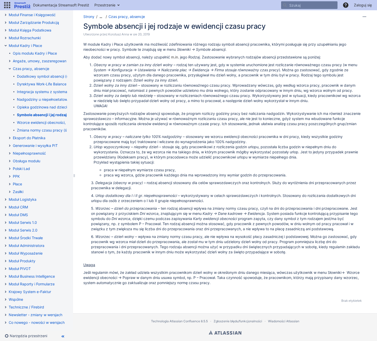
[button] (7, 5)
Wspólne (16, 299)
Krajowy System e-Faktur (30, 291)
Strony (88, 16)
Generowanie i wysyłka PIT (35, 145)
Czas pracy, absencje (31, 68)
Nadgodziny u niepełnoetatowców (45, 99)
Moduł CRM (18, 207)
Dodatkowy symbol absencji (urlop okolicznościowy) (61, 76)
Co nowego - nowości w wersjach (37, 322)
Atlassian (225, 332)
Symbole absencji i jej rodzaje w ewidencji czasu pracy (64, 115)
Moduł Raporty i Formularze (32, 284)
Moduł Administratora (26, 245)
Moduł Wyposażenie (26, 253)
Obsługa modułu (26, 161)
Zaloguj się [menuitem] (363, 5)
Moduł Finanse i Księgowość (32, 15)
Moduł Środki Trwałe (26, 238)
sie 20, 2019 (141, 34)
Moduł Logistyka (22, 199)
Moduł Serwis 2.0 (23, 230)
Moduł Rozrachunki (25, 38)
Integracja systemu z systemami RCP (48, 91)
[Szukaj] (285, 5)
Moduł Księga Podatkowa (30, 30)
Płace (17, 184)
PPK (16, 176)
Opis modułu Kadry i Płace (35, 53)
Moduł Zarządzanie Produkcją (34, 22)
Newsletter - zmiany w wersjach (35, 315)
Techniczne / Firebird (26, 307)
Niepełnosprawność (29, 153)
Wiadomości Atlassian (283, 321)
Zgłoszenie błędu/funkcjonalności (238, 321)
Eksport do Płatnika (29, 138)
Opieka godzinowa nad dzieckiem (45, 107)
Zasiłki (18, 191)
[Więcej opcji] (364, 17)
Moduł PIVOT (20, 268)
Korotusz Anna (118, 34)
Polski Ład (21, 168)
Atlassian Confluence (185, 321)
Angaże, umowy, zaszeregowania (41, 61)
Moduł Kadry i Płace (25, 45)
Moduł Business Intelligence (32, 276)
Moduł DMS (18, 215)
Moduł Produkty (22, 261)
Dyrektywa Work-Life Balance (41, 84)
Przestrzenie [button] (104, 5)
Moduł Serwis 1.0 (23, 222)
